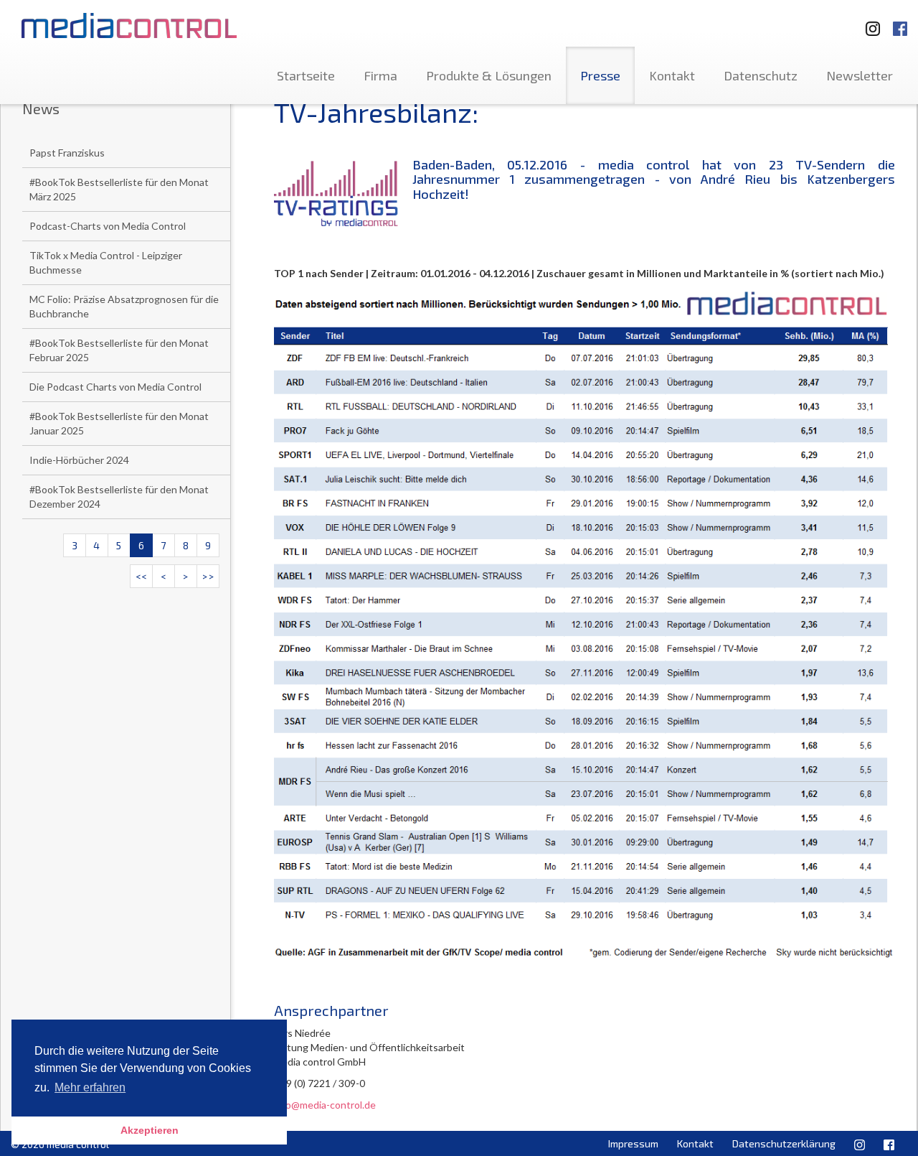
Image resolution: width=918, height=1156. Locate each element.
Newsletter (859, 75)
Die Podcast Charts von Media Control (115, 387)
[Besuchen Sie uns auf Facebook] (900, 22)
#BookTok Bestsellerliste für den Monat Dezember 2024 (119, 496)
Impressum (633, 1143)
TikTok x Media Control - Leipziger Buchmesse (105, 262)
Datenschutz (761, 75)
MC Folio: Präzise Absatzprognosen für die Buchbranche (124, 306)
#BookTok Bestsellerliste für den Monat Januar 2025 (119, 423)
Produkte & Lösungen (489, 75)
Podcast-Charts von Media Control (107, 226)
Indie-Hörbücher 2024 (79, 460)
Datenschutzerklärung (784, 1143)
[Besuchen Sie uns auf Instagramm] (868, 22)
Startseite (306, 75)
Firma (380, 75)
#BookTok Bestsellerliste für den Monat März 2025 (119, 189)
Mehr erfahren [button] (90, 1087)
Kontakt (672, 75)
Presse (600, 75)
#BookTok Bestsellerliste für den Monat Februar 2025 (119, 350)
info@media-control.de (325, 1105)
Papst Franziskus (67, 152)
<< (141, 576)
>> (208, 576)
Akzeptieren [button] (149, 1130)
